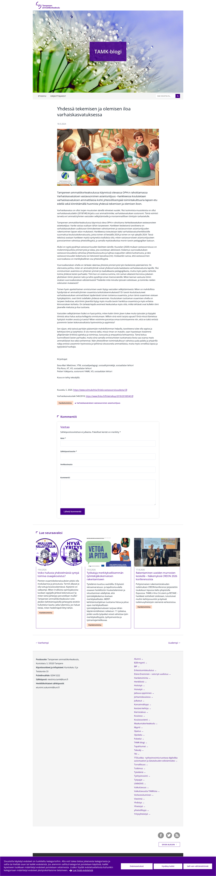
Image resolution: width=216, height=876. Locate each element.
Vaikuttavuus (140, 787)
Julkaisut (138, 700)
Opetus (138, 731)
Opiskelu (138, 734)
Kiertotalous (140, 712)
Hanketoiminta (65, 403)
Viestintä (138, 798)
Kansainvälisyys (141, 704)
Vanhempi (43, 642)
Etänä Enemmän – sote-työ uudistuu (151, 674)
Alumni (137, 659)
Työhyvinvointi (141, 776)
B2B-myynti (139, 662)
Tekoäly (138, 750)
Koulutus (138, 715)
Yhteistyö (138, 806)
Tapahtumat (140, 746)
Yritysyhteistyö (141, 814)
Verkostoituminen (143, 795)
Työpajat (138, 779)
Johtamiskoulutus (142, 697)
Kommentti (65, 477)
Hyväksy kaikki (168, 866)
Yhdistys (138, 802)
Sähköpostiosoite (68, 451)
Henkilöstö (139, 681)
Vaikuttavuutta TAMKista (146, 791)
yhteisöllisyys (140, 810)
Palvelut (138, 738)
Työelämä (139, 772)
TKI (136, 754)
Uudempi (174, 642)
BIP (136, 666)
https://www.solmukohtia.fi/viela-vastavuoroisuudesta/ (99, 390)
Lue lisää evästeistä (83, 870)
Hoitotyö (138, 685)
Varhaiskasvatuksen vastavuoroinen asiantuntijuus (98, 403)
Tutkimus (138, 768)
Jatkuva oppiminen (143, 693)
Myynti (137, 727)
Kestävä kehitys (141, 708)
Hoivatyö (138, 689)
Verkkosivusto (66, 464)
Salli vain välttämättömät (197, 866)
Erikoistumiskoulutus (144, 670)
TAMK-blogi (108, 51)
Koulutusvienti (141, 719)
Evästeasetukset (137, 866)
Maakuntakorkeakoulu (145, 723)
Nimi (63, 438)
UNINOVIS (139, 783)
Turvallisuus (140, 764)
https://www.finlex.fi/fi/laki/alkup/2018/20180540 (108, 396)
